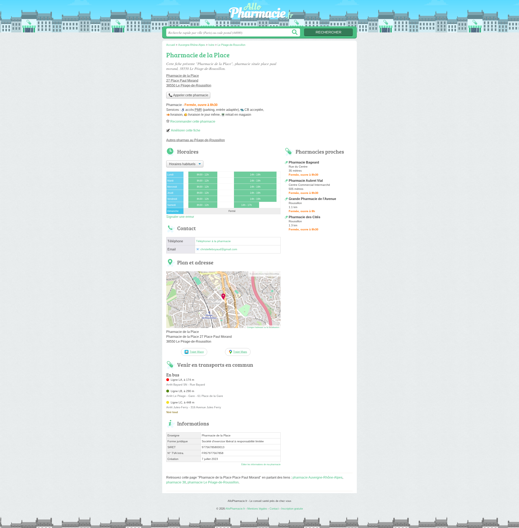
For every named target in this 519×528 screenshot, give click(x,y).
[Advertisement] (319, 266)
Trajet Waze (197, 351)
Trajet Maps (240, 351)
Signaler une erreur (180, 216)
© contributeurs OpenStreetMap (264, 274)
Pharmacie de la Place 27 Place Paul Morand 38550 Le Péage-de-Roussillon (188, 80)
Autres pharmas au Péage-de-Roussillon (195, 140)
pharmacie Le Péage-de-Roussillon (213, 482)
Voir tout (172, 412)
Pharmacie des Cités (304, 217)
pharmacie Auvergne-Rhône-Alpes (317, 477)
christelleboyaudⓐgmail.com (218, 249)
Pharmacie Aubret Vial (306, 180)
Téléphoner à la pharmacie (213, 241)
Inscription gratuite (292, 508)
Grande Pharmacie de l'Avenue (312, 199)
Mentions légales (257, 508)
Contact (274, 508)
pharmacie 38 (176, 482)
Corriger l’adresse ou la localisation (263, 327)
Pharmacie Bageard (304, 162)
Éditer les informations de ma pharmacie (261, 464)
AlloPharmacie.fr (259, 14)
